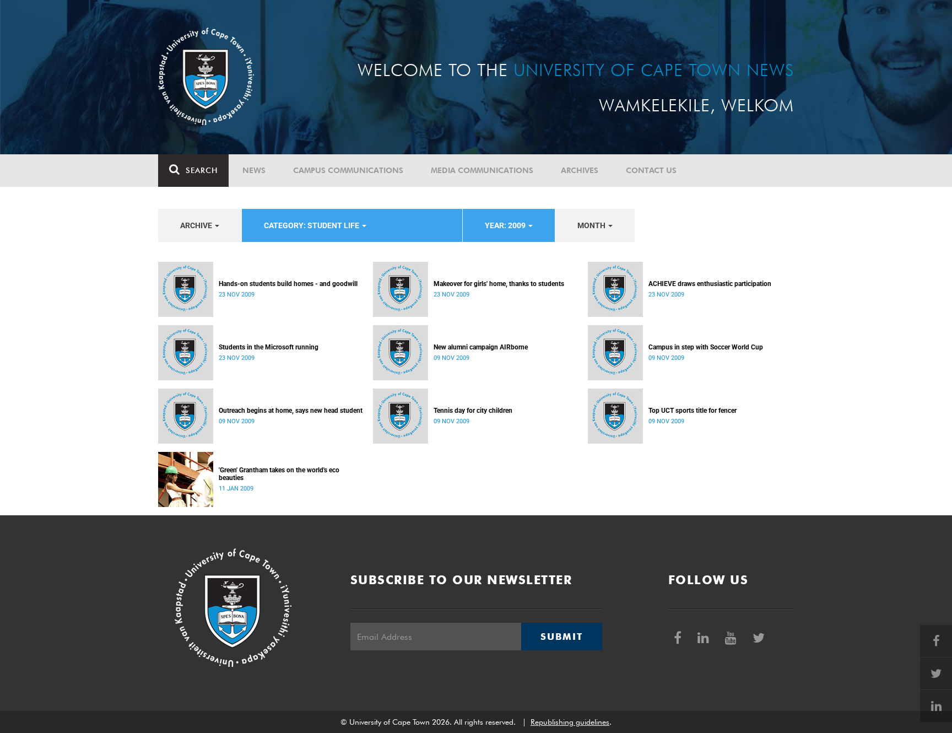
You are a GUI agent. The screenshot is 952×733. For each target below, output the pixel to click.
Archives (579, 170)
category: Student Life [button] (312, 225)
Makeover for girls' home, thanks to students (499, 284)
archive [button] (197, 225)
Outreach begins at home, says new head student (291, 410)
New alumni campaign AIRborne (481, 347)
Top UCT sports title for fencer (692, 410)
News (254, 170)
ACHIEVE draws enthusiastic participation (709, 284)
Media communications (482, 170)
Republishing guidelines (570, 722)
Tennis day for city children (473, 410)
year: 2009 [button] (506, 225)
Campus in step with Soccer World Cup (705, 347)
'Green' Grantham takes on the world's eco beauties (279, 474)
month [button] (592, 225)
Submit (561, 636)
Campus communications (348, 170)
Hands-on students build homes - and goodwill (288, 284)
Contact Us (651, 170)
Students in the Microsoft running (268, 347)
